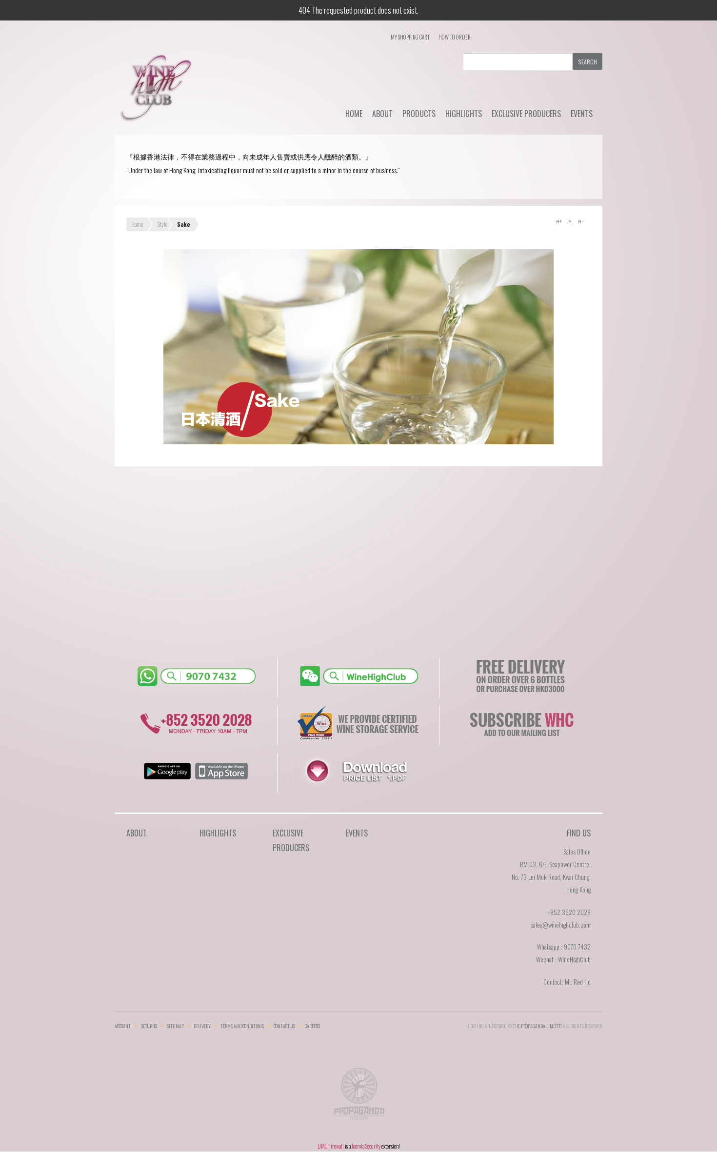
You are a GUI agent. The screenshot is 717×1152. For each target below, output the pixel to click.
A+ (559, 221)
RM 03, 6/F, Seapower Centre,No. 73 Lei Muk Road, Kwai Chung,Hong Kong (551, 876)
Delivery (202, 1026)
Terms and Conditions (242, 1026)
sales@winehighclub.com (561, 925)
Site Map (175, 1026)
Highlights (463, 113)
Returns (148, 1026)
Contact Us (284, 1026)
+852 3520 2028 (569, 912)
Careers (312, 1026)
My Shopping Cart (410, 37)
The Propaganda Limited (359, 1096)
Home (353, 113)
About (382, 113)
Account (123, 1026)
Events (582, 113)
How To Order (454, 37)
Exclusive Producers (526, 113)
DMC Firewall (331, 1146)
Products (419, 113)
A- (580, 221)
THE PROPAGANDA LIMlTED (537, 1026)
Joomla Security (366, 1146)
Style (162, 224)
